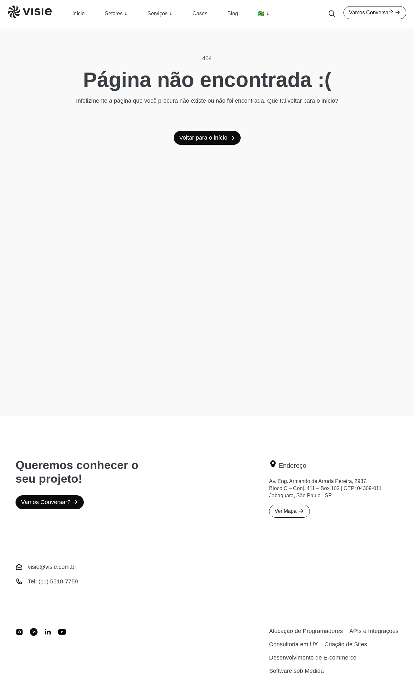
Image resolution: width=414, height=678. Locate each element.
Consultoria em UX (293, 644)
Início (78, 13)
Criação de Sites (345, 644)
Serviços (157, 13)
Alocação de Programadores (306, 631)
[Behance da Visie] (34, 651)
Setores (114, 13)
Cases (199, 13)
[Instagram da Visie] (19, 651)
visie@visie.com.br (52, 567)
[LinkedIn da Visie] (48, 651)
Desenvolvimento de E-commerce (312, 657)
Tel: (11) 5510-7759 (53, 581)
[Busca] (332, 14)
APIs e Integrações (373, 631)
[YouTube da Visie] (62, 651)
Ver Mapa (286, 511)
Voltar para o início (203, 137)
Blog (232, 13)
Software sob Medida (296, 671)
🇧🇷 (261, 13)
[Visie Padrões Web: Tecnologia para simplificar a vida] (38, 14)
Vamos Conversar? (371, 12)
